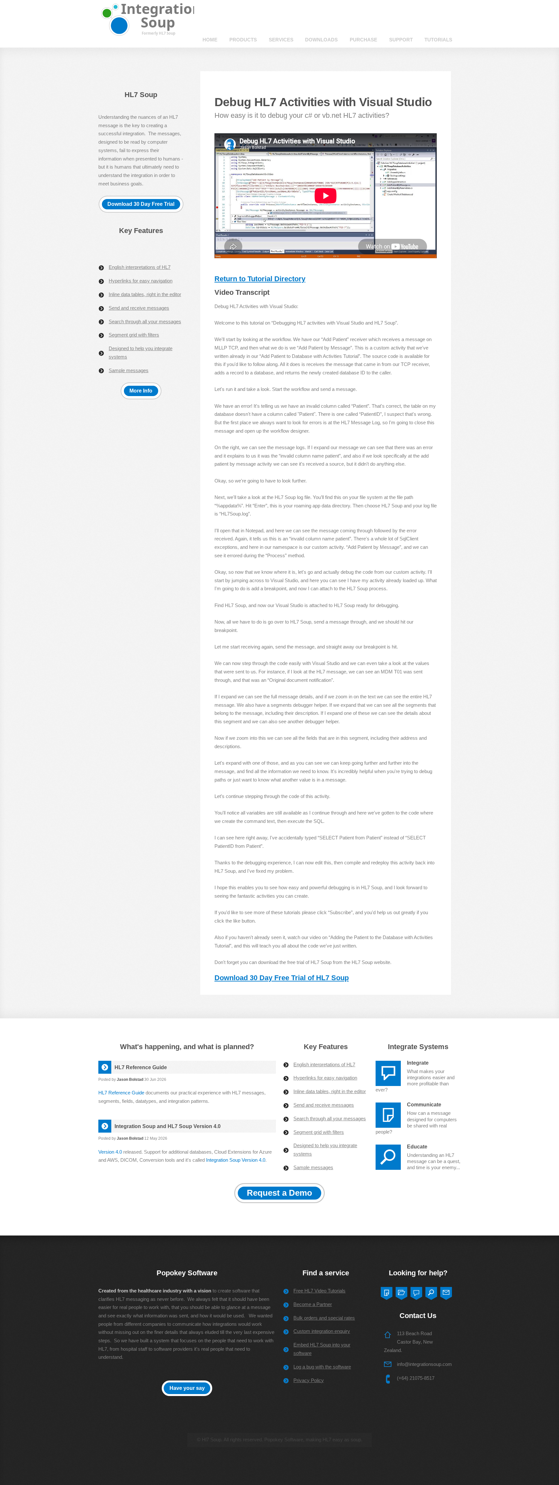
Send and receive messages (139, 308)
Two (401, 1292)
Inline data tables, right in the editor (145, 294)
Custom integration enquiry (321, 1331)
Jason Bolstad (130, 1079)
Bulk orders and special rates (324, 1318)
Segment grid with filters (134, 335)
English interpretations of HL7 (139, 267)
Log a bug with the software (322, 1366)
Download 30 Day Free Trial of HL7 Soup (281, 978)
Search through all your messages (145, 321)
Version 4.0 (110, 1152)
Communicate (424, 1104)
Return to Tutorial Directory (259, 279)
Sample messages (128, 370)
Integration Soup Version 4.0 (235, 1160)
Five (446, 1292)
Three (416, 1292)
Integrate (418, 1063)
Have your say (187, 1388)
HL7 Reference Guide (121, 1092)
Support (401, 39)
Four (431, 1292)
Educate (417, 1146)
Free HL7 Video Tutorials (319, 1290)
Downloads (321, 39)
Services (281, 39)
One (386, 1292)
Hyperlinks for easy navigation (140, 280)
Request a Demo (279, 1192)
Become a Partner (312, 1304)
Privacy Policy (308, 1380)
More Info (140, 390)
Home (210, 39)
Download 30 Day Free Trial (140, 204)
